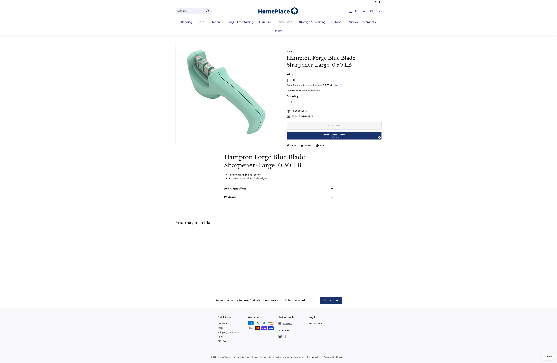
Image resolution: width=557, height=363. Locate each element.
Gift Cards (223, 341)
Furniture (265, 22)
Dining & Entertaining (239, 22)
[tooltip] (379, 137)
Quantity (292, 96)
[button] (334, 136)
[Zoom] (226, 93)
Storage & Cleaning (312, 22)
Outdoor (337, 22)
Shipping (291, 90)
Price (290, 74)
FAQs (220, 327)
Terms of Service (241, 357)
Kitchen (215, 22)
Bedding (186, 22)
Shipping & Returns (228, 332)
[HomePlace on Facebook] (285, 336)
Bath (201, 22)
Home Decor (285, 22)
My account (315, 323)
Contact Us (224, 323)
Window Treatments (362, 22)
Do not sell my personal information (286, 357)
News (221, 336)
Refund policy (314, 357)
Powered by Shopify (333, 357)
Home (290, 51)
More (278, 30)
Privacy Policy (259, 357)
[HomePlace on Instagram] (280, 336)
